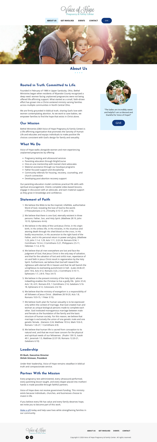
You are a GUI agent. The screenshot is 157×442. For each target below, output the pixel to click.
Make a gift (25, 410)
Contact (93, 20)
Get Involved (67, 20)
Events (81, 20)
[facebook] (27, 437)
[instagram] (31, 437)
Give (106, 20)
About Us (51, 20)
